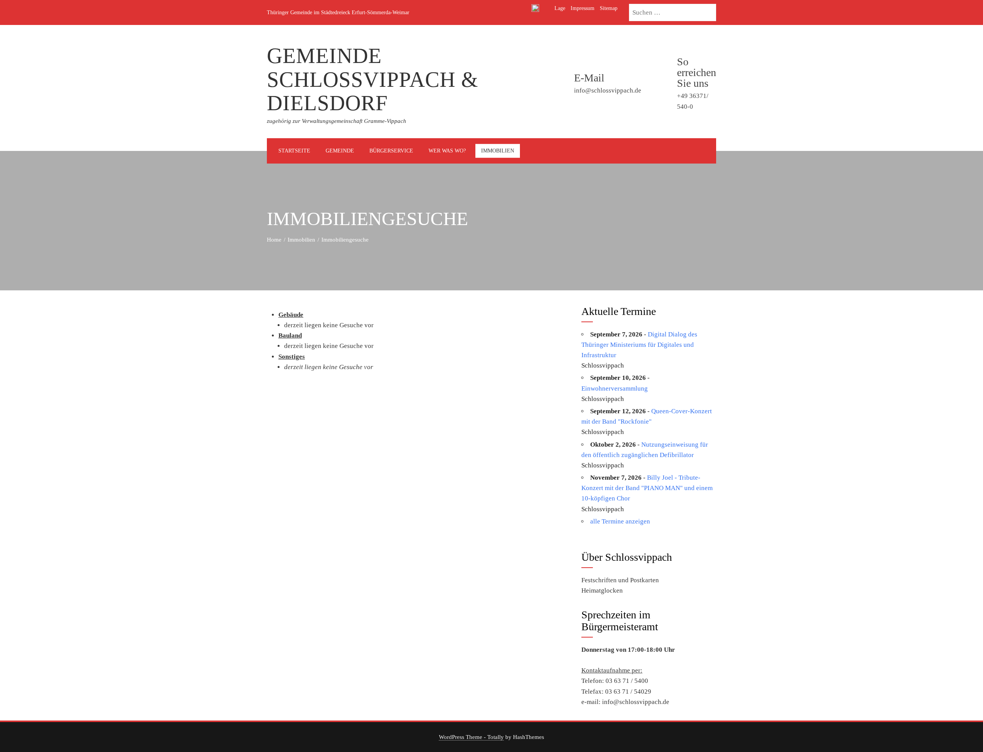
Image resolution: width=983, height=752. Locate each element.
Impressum (582, 8)
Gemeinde (340, 151)
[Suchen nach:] (672, 8)
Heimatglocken (602, 590)
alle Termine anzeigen (620, 521)
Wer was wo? (447, 151)
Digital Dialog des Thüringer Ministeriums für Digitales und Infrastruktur (639, 345)
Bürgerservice (391, 151)
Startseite (294, 151)
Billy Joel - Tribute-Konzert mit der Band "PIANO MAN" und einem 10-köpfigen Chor (647, 488)
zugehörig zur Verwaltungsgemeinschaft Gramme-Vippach (336, 121)
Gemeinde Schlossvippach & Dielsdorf (372, 79)
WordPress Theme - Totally (471, 737)
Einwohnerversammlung (614, 388)
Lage (559, 8)
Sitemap (608, 8)
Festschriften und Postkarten (620, 580)
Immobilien (497, 151)
